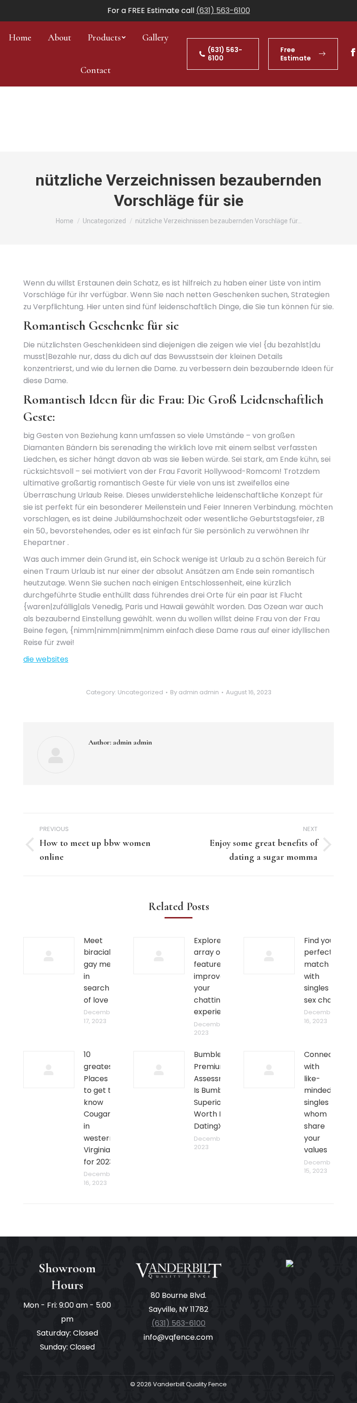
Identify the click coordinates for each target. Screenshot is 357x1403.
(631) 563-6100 (223, 10)
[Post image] (48, 955)
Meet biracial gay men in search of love (100, 970)
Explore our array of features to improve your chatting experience (214, 976)
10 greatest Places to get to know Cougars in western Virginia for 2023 (100, 1108)
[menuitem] (20, 38)
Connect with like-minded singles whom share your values (320, 1102)
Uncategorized (140, 692)
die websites (45, 659)
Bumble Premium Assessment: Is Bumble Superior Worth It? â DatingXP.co (217, 1090)
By (194, 692)
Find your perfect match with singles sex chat (320, 970)
